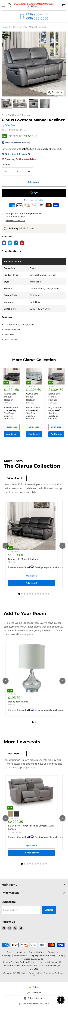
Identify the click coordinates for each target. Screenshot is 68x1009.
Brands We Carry (36, 952)
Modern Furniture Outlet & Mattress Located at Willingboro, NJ (32, 962)
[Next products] (62, 546)
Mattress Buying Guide (32, 959)
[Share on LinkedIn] (16, 242)
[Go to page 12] (48, 594)
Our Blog (34, 968)
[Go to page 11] (46, 594)
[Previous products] (6, 546)
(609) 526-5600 (36, 18)
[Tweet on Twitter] (10, 242)
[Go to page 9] (40, 594)
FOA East (10, 125)
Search (10, 952)
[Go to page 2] (22, 594)
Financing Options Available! (20, 159)
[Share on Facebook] (4, 242)
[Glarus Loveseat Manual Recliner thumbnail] (7, 103)
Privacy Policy (20, 955)
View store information (15, 221)
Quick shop (11, 427)
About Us (20, 952)
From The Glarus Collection (16, 115)
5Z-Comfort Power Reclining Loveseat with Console (31, 827)
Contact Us (53, 952)
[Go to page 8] (38, 594)
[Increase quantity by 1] (29, 171)
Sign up (48, 910)
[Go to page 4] (27, 594)
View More (13, 478)
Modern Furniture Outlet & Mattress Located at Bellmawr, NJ (32, 965)
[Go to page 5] (30, 594)
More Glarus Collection (34, 360)
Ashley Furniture (15, 832)
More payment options (34, 200)
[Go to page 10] (43, 594)
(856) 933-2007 (36, 14)
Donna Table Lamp (18, 701)
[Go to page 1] (19, 594)
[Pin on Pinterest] (22, 242)
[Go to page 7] (35, 594)
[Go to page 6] (32, 594)
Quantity (6, 164)
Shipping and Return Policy (42, 955)
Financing (6, 955)
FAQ (61, 955)
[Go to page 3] (24, 594)
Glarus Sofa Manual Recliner (10, 396)
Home (5, 27)
